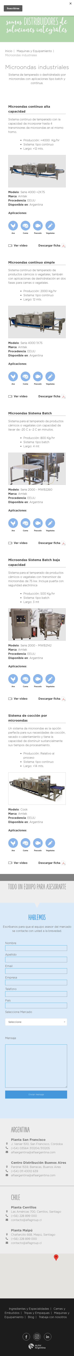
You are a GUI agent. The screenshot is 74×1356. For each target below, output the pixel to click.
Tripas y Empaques (37, 1313)
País (8, 1000)
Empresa (11, 977)
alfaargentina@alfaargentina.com (33, 1152)
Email (9, 966)
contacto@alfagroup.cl (26, 1220)
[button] (56, 1257)
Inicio (8, 51)
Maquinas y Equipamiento (34, 51)
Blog (31, 1317)
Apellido (11, 954)
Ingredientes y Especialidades (29, 1308)
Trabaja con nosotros (53, 1317)
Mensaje (10, 1038)
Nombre (10, 943)
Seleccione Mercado (18, 1012)
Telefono (11, 989)
